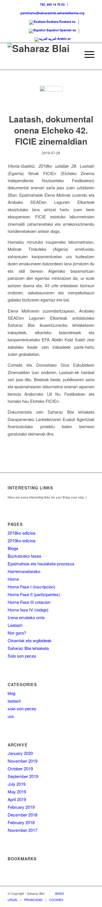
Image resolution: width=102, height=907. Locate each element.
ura (11, 716)
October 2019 (20, 768)
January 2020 (20, 753)
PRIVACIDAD (33, 899)
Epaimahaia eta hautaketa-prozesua (41, 564)
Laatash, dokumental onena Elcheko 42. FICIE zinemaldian (51, 130)
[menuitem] (52, 4)
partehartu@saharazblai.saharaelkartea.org (52, 13)
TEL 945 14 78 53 (52, 4)
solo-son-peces (22, 708)
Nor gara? (17, 633)
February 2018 (21, 822)
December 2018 (22, 815)
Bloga (13, 548)
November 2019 (22, 761)
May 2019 (17, 792)
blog (11, 693)
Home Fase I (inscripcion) (31, 587)
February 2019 (21, 807)
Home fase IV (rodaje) (28, 610)
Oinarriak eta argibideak (30, 640)
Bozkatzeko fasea (24, 556)
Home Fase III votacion (29, 602)
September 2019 (23, 776)
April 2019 (17, 799)
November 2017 (22, 830)
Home (13, 579)
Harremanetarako (24, 571)
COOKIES (56, 899)
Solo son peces (22, 656)
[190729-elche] (51, 97)
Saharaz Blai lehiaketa (28, 648)
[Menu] (86, 54)
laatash (14, 701)
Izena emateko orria (26, 617)
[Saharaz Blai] (42, 54)
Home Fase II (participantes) (34, 594)
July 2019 (17, 784)
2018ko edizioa (21, 533)
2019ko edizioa (21, 540)
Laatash (15, 625)
